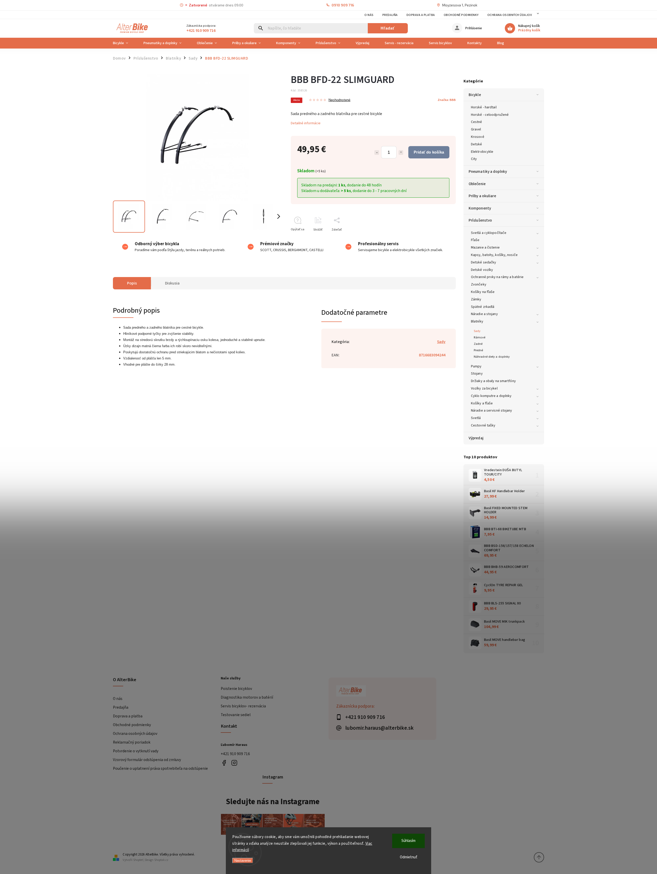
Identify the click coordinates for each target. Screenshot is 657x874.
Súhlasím (408, 840)
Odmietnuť (408, 857)
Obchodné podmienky (461, 15)
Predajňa (390, 15)
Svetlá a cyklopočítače (488, 232)
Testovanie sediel (235, 715)
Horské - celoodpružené (490, 114)
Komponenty (480, 208)
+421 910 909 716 (235, 754)
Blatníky (477, 321)
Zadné (478, 343)
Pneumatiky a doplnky (488, 171)
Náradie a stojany (484, 314)
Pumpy (476, 366)
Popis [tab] (132, 283)
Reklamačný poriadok (131, 742)
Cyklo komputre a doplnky (491, 395)
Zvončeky (478, 284)
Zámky (476, 299)
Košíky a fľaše (482, 403)
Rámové (480, 337)
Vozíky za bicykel (484, 388)
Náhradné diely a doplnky (492, 356)
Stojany (477, 373)
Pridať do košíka (429, 152)
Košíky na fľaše (483, 291)
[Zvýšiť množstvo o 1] (401, 152)
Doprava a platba (421, 15)
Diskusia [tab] (172, 283)
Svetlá (476, 418)
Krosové (477, 136)
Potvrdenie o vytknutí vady (135, 751)
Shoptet (138, 860)
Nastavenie (242, 860)
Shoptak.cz (161, 860)
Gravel (476, 129)
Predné (478, 350)
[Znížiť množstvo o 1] (376, 152)
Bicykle (475, 95)
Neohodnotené (339, 100)
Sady (477, 331)
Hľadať (388, 28)
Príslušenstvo (480, 220)
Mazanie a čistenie (485, 247)
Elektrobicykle (482, 151)
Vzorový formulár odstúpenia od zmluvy (147, 760)
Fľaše (475, 240)
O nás (369, 15)
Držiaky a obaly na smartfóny (493, 381)
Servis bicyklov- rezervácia (243, 706)
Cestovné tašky (483, 425)
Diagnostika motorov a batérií (247, 697)
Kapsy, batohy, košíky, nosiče (494, 255)
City (474, 159)
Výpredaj (476, 438)
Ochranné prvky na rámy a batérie (497, 277)
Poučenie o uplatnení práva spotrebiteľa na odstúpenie (160, 768)
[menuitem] (124, 43)
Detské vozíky (482, 269)
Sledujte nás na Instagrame (273, 801)
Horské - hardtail (484, 107)
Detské (476, 144)
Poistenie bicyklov (236, 688)
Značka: (447, 100)
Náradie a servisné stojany (491, 410)
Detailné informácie (306, 123)
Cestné (476, 122)
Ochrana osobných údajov (509, 15)
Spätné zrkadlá (482, 306)
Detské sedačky (483, 262)
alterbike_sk (234, 763)
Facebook (224, 763)
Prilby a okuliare (482, 196)
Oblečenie (477, 184)
